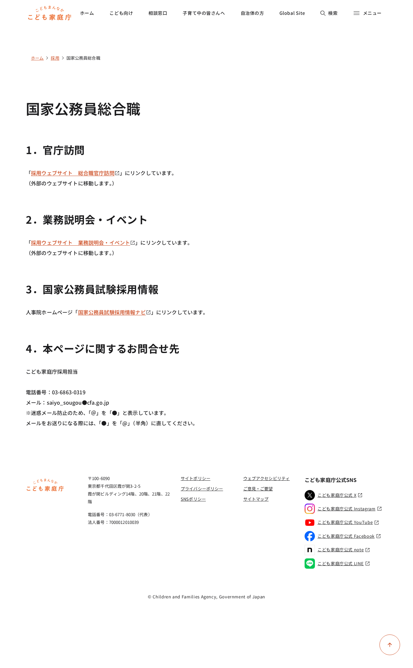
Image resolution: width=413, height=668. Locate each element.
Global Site (292, 13)
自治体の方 (252, 13)
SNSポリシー (193, 499)
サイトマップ (256, 499)
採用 (55, 58)
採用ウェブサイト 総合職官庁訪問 (73, 173)
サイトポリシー (195, 478)
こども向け (121, 13)
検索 (332, 13)
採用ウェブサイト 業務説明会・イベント (80, 242)
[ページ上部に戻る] (389, 644)
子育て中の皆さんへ (204, 13)
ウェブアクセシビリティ (266, 478)
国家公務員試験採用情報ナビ (112, 312)
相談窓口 (157, 13)
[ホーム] (45, 490)
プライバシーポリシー (202, 489)
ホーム (87, 13)
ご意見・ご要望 (258, 489)
